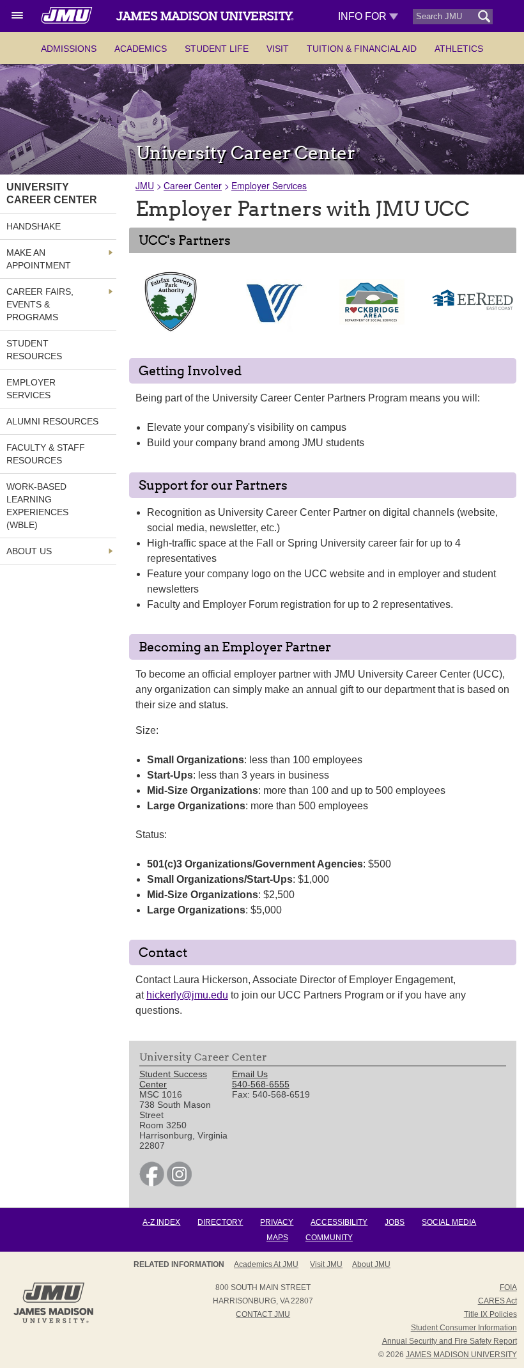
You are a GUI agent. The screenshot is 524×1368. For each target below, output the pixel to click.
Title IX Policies (490, 1314)
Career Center (193, 185)
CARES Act (497, 1300)
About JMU (371, 1264)
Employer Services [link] (31, 388)
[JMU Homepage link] (53, 1321)
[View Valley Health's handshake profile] (270, 335)
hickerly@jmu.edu (187, 995)
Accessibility (339, 1222)
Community (329, 1237)
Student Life (217, 48)
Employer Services (269, 185)
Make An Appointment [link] (38, 258)
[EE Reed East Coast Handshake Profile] (472, 331)
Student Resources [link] (34, 349)
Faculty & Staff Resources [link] (45, 453)
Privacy (276, 1222)
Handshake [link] (33, 226)
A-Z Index (161, 1222)
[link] (151, 1183)
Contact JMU (263, 1314)
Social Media (449, 1222)
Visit (277, 48)
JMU (144, 185)
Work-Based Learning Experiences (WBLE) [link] (37, 505)
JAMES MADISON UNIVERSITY (461, 1354)
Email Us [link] (250, 1074)
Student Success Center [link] (173, 1079)
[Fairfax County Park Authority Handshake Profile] (170, 331)
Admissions (68, 48)
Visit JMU (326, 1264)
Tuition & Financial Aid (362, 48)
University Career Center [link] (51, 193)
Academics (140, 48)
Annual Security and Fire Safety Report (449, 1341)
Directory (220, 1222)
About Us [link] (29, 551)
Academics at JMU (266, 1264)
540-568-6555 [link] (260, 1084)
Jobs (395, 1222)
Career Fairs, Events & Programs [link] (39, 304)
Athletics (459, 48)
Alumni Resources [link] (52, 421)
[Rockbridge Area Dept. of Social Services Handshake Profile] (371, 331)
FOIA (508, 1287)
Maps (277, 1237)
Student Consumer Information (464, 1327)
